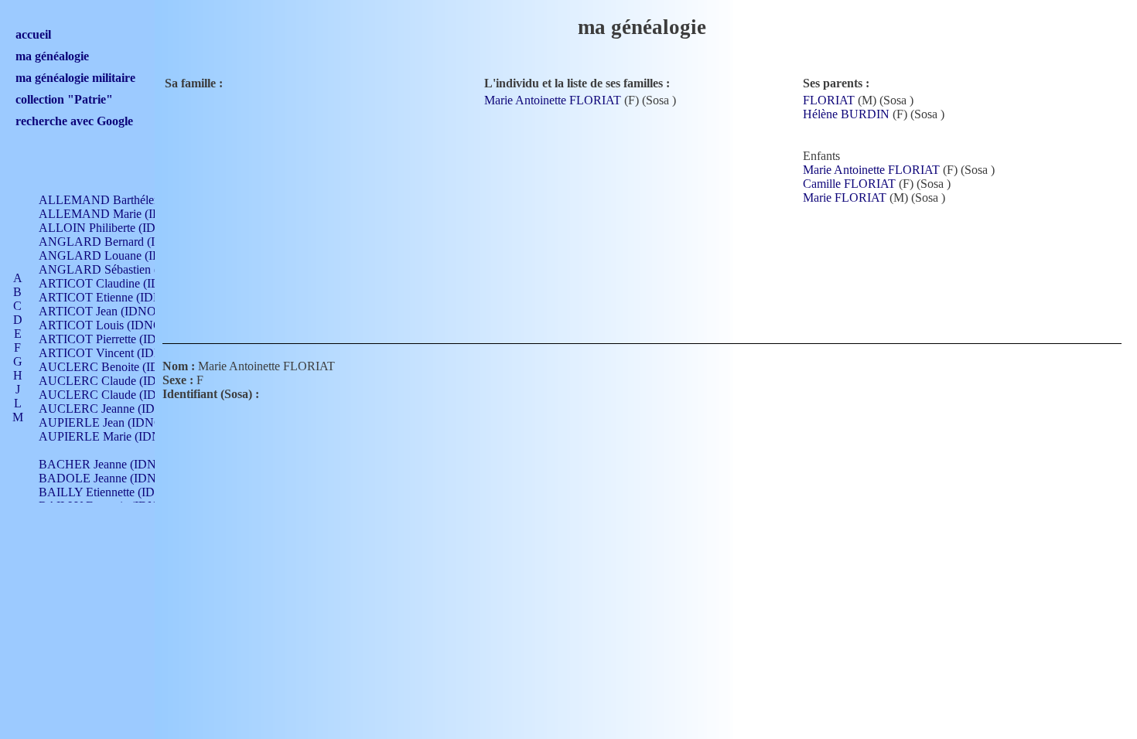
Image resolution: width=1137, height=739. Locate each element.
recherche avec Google (74, 121)
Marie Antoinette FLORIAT (552, 100)
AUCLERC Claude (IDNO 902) (119, 380)
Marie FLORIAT (844, 197)
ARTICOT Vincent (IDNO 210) (118, 352)
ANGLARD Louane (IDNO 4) (116, 255)
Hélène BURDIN (846, 114)
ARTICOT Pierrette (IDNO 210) (119, 339)
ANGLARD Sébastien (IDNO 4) (121, 269)
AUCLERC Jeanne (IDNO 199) (119, 408)
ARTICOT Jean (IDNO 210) (110, 311)
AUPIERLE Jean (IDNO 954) (114, 422)
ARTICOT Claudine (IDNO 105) (121, 283)
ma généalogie (52, 56)
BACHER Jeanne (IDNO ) (105, 464)
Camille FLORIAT (849, 183)
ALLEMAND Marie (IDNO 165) (122, 213)
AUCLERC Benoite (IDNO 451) (121, 366)
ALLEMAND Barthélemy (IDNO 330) (136, 199)
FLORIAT (829, 100)
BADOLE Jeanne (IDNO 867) (115, 478)
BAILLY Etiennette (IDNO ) (109, 492)
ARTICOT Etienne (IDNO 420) (118, 297)
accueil (33, 34)
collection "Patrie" (64, 99)
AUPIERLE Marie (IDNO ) (108, 436)
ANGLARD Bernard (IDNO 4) (117, 241)
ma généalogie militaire (75, 77)
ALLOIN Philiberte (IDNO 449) (119, 227)
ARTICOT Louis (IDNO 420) (113, 325)
